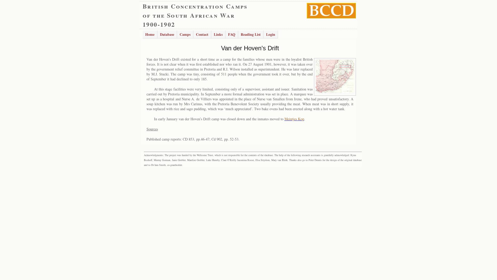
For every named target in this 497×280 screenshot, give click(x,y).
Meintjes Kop (294, 118)
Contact (202, 34)
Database (167, 34)
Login (270, 34)
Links (218, 34)
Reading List (251, 34)
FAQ (231, 34)
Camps (185, 34)
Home (150, 34)
